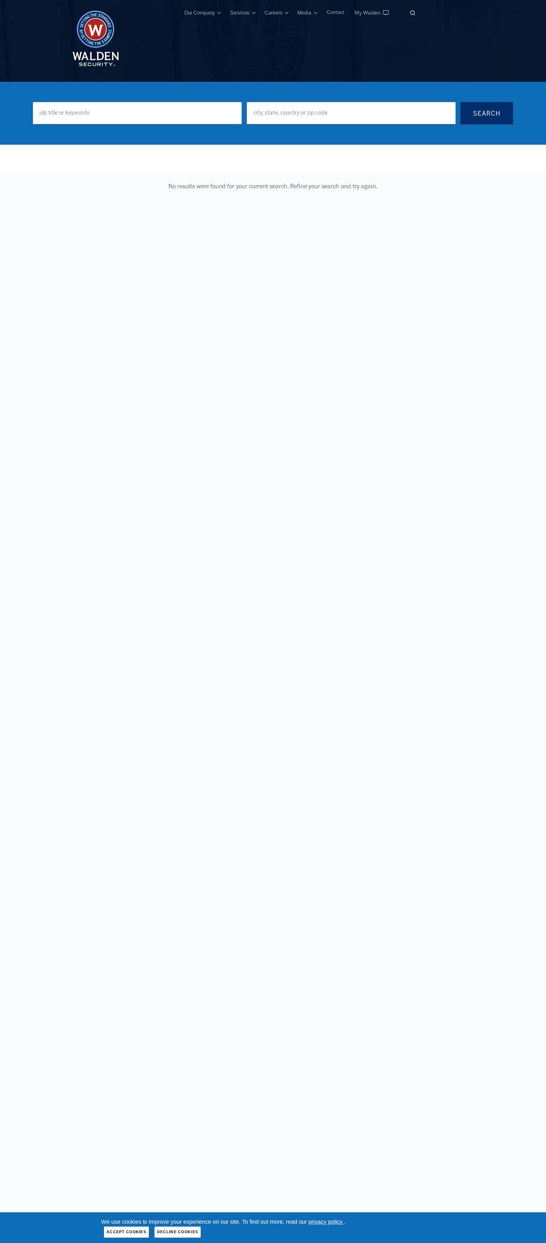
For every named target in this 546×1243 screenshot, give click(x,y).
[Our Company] (219, 13)
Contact (335, 12)
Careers (273, 12)
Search (486, 113)
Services (239, 12)
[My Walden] (386, 12)
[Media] (315, 13)
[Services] (254, 13)
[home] (96, 13)
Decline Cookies (177, 1232)
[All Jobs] (413, 12)
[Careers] (286, 13)
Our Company (199, 12)
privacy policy (326, 1222)
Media (304, 12)
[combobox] (137, 113)
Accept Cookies (126, 1232)
